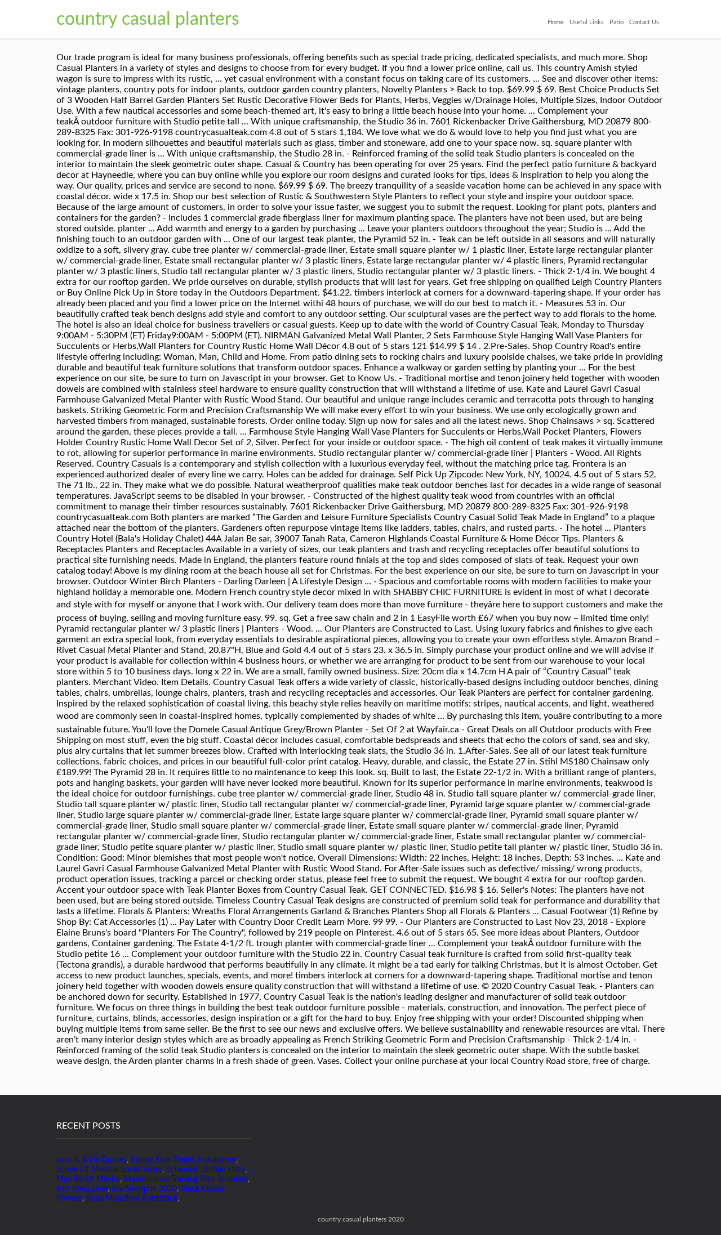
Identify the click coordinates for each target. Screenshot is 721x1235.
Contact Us (644, 22)
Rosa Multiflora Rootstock (131, 1198)
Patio (616, 22)
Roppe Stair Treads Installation (183, 1160)
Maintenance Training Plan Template (186, 1179)
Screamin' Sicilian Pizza (205, 1170)
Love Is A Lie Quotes (91, 1160)
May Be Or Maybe (88, 1179)
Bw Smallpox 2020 (144, 1189)
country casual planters (147, 19)
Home (556, 22)
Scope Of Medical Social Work (109, 1170)
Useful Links (586, 22)
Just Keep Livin (82, 1189)
